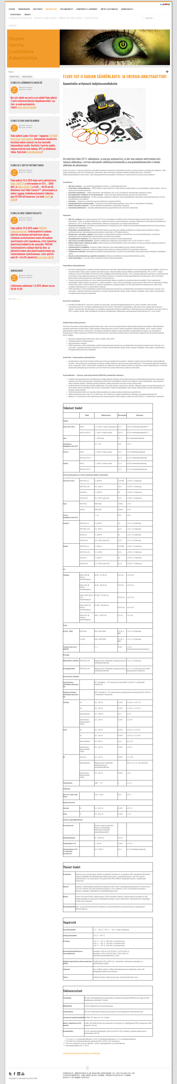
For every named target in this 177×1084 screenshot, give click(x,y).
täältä (47, 196)
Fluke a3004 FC (25, 187)
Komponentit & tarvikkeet (86, 9)
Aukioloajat (17, 270)
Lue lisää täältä (45, 257)
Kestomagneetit (66, 9)
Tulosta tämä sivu (166, 71)
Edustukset (38, 9)
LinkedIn (18, 1073)
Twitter (10, 1073)
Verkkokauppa (24, 9)
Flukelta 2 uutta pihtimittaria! (27, 165)
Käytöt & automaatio (109, 9)
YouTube (22, 1073)
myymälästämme (34, 152)
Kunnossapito (127, 9)
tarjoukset (27, 77)
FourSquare (27, 1073)
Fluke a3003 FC (18, 183)
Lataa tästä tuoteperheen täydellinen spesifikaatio (81, 1053)
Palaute (27, 14)
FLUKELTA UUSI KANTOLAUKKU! (25, 120)
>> (19, 299)
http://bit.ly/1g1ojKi (26, 107)
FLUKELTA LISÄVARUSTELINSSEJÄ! (26, 82)
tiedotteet (14, 77)
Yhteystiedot (15, 14)
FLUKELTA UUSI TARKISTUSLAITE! (26, 213)
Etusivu (12, 9)
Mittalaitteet (51, 9)
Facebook (14, 1073)
